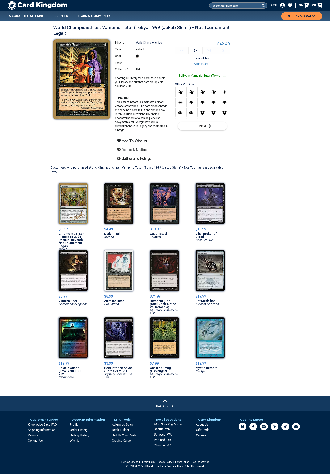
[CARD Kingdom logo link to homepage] (37, 5)
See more (200, 126)
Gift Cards (202, 430)
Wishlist (75, 440)
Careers (201, 435)
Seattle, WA (162, 429)
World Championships (149, 42)
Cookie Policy (165, 462)
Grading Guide (121, 440)
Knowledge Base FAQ (42, 424)
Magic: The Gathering (26, 16)
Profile (74, 424)
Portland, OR (162, 440)
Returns (33, 435)
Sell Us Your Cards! (301, 16)
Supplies (61, 16)
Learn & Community (94, 16)
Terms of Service (130, 462)
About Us (202, 424)
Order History (78, 430)
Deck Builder (120, 430)
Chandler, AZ (162, 445)
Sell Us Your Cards (124, 435)
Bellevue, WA (163, 434)
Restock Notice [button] (134, 149)
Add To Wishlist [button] (134, 141)
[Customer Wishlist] (290, 5)
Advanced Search (123, 424)
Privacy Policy (148, 462)
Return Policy (182, 462)
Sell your (204, 75)
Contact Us (35, 440)
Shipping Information (41, 430)
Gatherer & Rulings (138, 158)
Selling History (79, 435)
